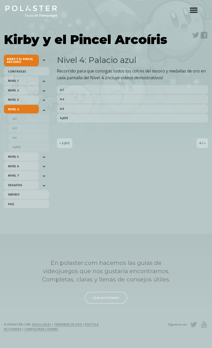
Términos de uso (68, 324)
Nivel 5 (13, 156)
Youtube (204, 324)
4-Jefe (16, 147)
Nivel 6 (13, 166)
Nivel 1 (13, 81)
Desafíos (15, 185)
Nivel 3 (13, 100)
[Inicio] (31, 11)
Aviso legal (41, 324)
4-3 (14, 138)
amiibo (13, 194)
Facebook (204, 35)
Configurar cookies (41, 329)
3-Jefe (65, 143)
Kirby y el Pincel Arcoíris (20, 60)
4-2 (14, 128)
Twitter (196, 35)
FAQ (11, 204)
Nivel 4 (13, 109)
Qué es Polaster (106, 297)
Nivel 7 (13, 175)
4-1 (14, 119)
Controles (17, 71)
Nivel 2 (13, 90)
